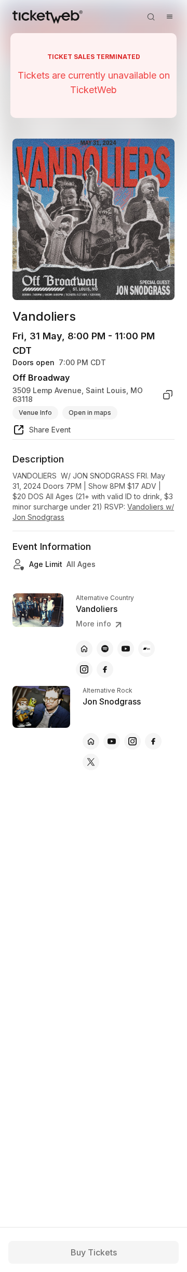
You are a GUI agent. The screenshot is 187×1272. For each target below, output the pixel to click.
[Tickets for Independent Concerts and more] (47, 16)
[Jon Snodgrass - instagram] (132, 741)
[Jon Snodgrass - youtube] (111, 741)
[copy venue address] (168, 395)
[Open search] (150, 16)
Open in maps (90, 412)
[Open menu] (169, 16)
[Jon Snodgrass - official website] (91, 741)
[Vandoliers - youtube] (125, 648)
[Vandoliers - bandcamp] (146, 648)
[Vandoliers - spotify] (105, 648)
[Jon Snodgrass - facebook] (153, 741)
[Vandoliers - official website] (84, 648)
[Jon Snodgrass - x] (91, 762)
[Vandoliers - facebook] (105, 669)
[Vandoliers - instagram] (84, 669)
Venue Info (35, 412)
